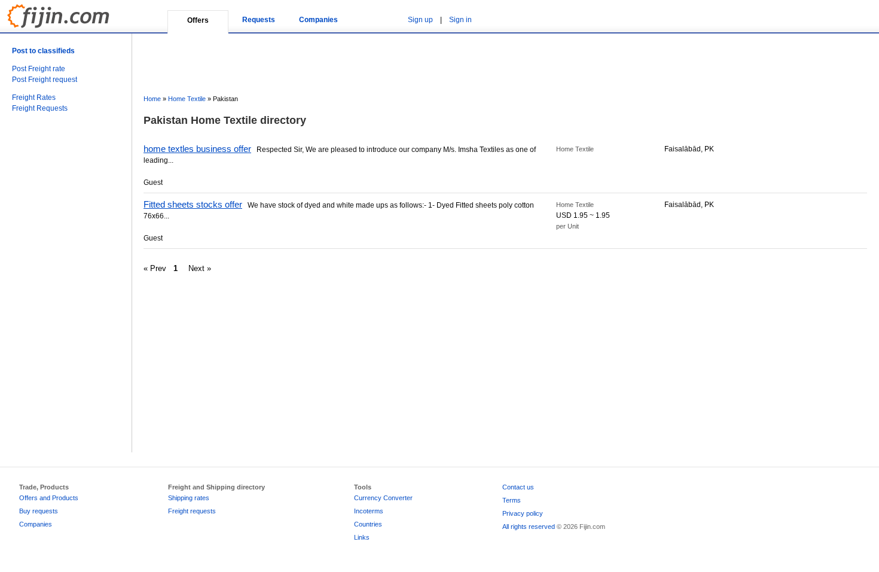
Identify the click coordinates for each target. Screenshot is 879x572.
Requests (258, 20)
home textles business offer (197, 149)
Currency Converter (383, 497)
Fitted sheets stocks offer (193, 204)
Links (362, 537)
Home (152, 98)
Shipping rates (188, 497)
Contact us (518, 487)
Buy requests (38, 511)
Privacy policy (522, 513)
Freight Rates (34, 97)
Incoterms (368, 511)
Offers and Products (48, 497)
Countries (368, 524)
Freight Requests (40, 108)
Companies (318, 20)
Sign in (460, 20)
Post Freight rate (38, 69)
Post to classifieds (43, 51)
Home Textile (187, 98)
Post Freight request (44, 79)
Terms (511, 500)
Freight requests (192, 511)
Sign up (420, 20)
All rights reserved (528, 526)
